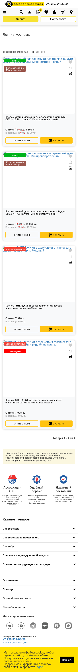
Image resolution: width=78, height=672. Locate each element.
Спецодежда (11, 528)
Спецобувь (10, 546)
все (43, 51)
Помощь (8, 589)
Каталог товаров (16, 519)
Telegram (7, 642)
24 (37, 51)
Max (26, 642)
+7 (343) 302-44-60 (57, 4)
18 (33, 51)
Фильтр (20, 19)
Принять (67, 659)
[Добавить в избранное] (70, 62)
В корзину (58, 140)
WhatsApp (18, 642)
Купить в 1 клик (22, 140)
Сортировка (58, 19)
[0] (38, 12)
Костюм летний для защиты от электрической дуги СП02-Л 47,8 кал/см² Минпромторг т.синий (35, 212)
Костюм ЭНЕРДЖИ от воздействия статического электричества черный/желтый (33, 307)
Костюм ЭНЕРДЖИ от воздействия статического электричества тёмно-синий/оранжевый (33, 401)
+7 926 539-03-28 (14, 639)
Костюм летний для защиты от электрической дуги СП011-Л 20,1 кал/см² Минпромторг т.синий (35, 118)
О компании (10, 580)
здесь (40, 667)
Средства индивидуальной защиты (26, 555)
